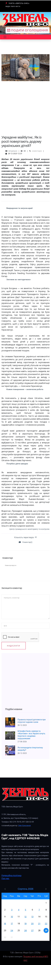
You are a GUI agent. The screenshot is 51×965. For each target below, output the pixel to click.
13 (32, 916)
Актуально (12, 151)
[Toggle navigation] (4, 36)
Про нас (5, 878)
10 (12, 916)
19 (25, 923)
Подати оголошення (29, 30)
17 (12, 923)
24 (12, 930)
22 (46, 923)
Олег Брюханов (24, 826)
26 (25, 930)
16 (5, 923)
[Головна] (25, 20)
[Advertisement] (25, 106)
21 (39, 923)
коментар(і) (37, 151)
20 (32, 923)
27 (32, 930)
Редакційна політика (11, 875)
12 (25, 916)
